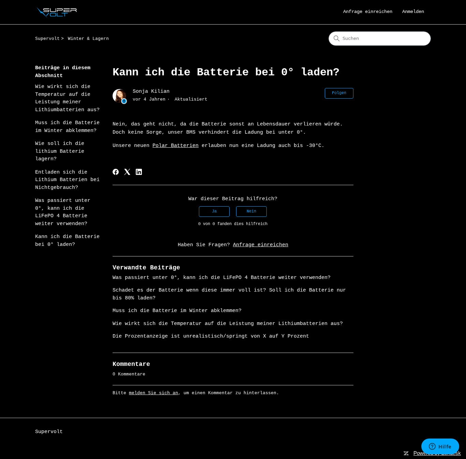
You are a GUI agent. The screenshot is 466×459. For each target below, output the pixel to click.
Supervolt (47, 38)
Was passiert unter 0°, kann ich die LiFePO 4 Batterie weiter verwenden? (62, 212)
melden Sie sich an (153, 393)
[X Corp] (127, 172)
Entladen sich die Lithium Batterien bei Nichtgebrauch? (67, 180)
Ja (214, 211)
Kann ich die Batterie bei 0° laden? (67, 241)
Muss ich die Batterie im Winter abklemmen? (67, 127)
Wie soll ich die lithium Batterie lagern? (59, 151)
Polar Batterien (175, 146)
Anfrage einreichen (367, 11)
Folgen (339, 93)
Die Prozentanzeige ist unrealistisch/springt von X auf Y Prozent (211, 336)
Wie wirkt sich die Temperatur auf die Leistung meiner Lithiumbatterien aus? (67, 98)
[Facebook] (116, 172)
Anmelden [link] (413, 11)
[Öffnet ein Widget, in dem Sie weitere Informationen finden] (440, 447)
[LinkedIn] (139, 172)
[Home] (57, 12)
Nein (251, 211)
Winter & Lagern (88, 38)
